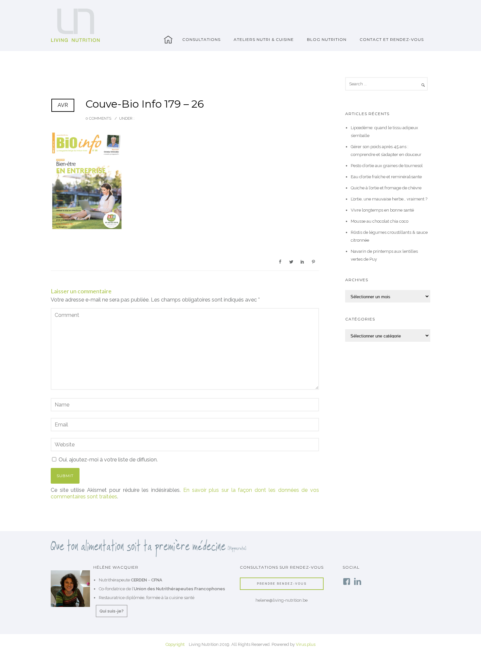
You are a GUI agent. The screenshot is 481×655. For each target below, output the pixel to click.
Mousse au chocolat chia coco (379, 221)
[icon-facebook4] (348, 581)
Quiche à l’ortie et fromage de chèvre (386, 187)
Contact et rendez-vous (392, 39)
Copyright (175, 644)
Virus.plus (305, 644)
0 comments (98, 118)
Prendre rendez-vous (282, 583)
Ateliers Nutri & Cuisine (264, 39)
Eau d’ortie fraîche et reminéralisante (386, 176)
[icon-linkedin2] (358, 581)
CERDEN (139, 579)
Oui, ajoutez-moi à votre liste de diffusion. (107, 460)
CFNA (156, 579)
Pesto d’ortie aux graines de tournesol (387, 165)
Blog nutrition (327, 39)
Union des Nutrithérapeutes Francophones (179, 588)
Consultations (201, 39)
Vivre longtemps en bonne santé (382, 210)
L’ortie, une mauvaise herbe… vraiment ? (389, 199)
